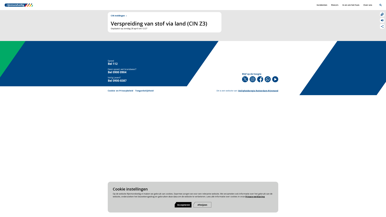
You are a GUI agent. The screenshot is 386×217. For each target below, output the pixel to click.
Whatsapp (268, 79)
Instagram (253, 79)
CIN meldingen (118, 16)
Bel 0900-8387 (117, 80)
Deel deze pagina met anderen (382, 26)
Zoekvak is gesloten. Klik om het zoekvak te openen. (380, 5)
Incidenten (322, 5)
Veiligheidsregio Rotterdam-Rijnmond (258, 90)
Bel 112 (113, 64)
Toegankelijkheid (144, 90)
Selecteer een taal (382, 14)
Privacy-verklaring (255, 196)
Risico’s (334, 5)
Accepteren (183, 204)
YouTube (275, 79)
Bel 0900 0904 (117, 72)
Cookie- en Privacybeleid (120, 90)
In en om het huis (350, 5)
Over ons (367, 5)
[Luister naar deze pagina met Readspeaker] (382, 20)
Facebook (260, 79)
